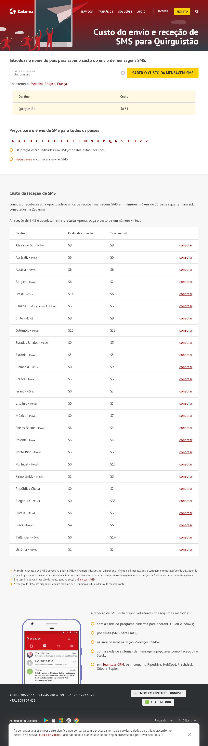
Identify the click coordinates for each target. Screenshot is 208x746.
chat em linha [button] (160, 702)
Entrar (163, 11)
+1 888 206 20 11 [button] (22, 695)
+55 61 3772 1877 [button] (81, 695)
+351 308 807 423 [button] (23, 700)
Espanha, (36, 84)
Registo (182, 11)
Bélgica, (50, 84)
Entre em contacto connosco (161, 693)
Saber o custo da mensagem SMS (162, 72)
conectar (185, 245)
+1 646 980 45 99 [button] (51, 695)
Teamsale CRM (113, 664)
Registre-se (24, 159)
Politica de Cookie (49, 735)
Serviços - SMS (86, 579)
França (62, 84)
